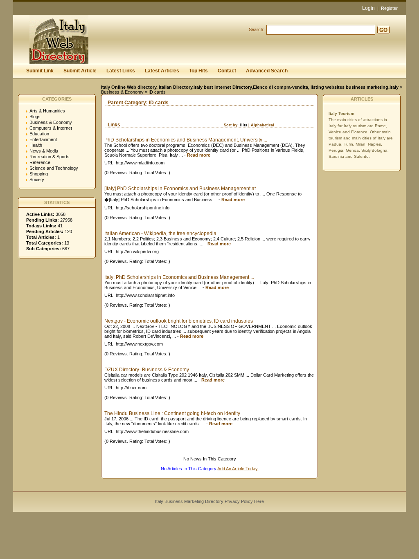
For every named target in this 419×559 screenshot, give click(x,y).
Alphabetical (262, 125)
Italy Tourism (341, 113)
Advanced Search (267, 71)
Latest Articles (162, 71)
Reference (39, 162)
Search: (256, 29)
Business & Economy (122, 92)
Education (39, 133)
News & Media (43, 150)
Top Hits (198, 71)
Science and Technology (53, 168)
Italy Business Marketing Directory (189, 501)
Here (259, 501)
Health (35, 145)
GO (383, 30)
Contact (227, 71)
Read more (198, 155)
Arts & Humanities (47, 110)
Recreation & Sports (49, 156)
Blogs (35, 116)
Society (36, 179)
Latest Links (120, 71)
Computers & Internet (50, 128)
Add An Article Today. (238, 468)
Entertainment (43, 139)
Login (368, 8)
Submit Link (40, 71)
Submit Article (80, 71)
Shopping (38, 173)
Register (389, 8)
